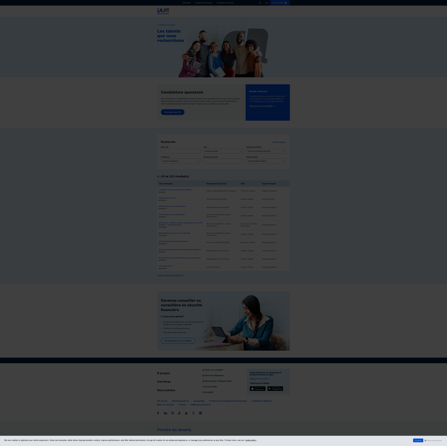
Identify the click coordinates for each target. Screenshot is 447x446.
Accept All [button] (418, 440)
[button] (433, 440)
